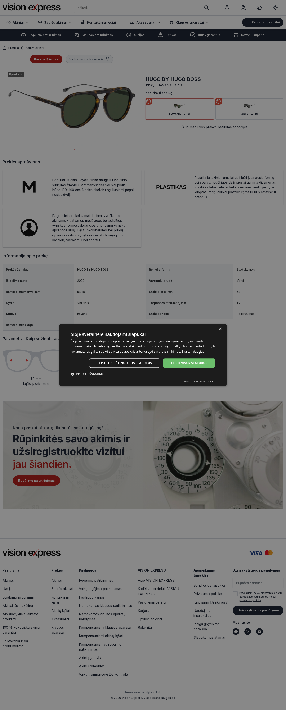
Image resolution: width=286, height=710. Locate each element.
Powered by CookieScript (199, 381)
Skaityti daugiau (193, 351)
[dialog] (143, 355)
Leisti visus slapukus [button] (189, 363)
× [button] (220, 329)
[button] (87, 374)
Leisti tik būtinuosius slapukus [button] (124, 363)
